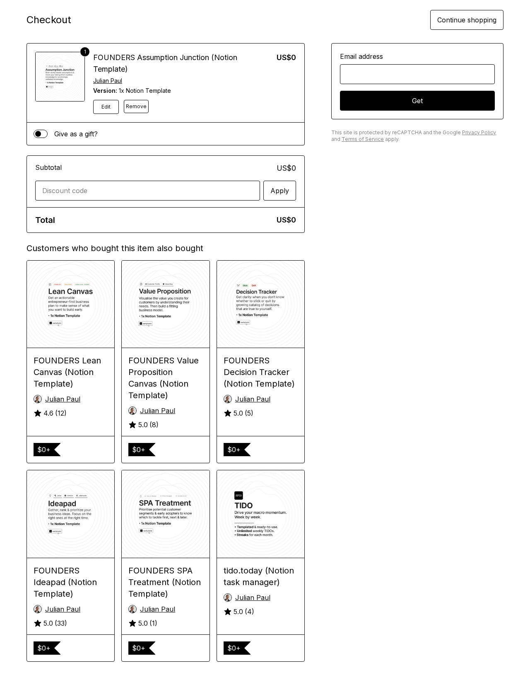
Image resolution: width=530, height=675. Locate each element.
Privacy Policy (479, 132)
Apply (279, 190)
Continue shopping (466, 20)
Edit (106, 107)
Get (417, 101)
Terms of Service (363, 139)
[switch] (41, 134)
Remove (136, 106)
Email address (361, 56)
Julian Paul (107, 80)
